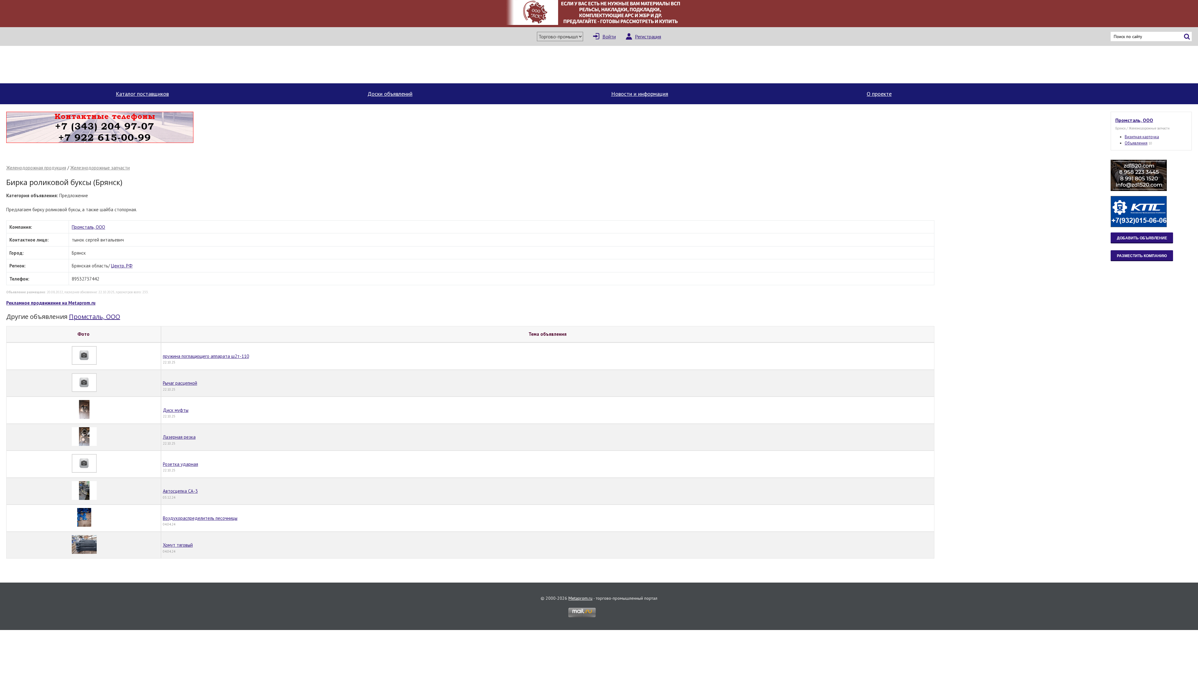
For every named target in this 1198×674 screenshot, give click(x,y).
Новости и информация (639, 93)
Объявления (1136, 143)
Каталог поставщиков (142, 93)
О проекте (879, 93)
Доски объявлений (390, 93)
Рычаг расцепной (180, 383)
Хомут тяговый (178, 545)
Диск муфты (175, 410)
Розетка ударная (180, 464)
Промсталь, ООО (88, 227)
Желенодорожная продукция (36, 168)
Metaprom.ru (580, 598)
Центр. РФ (122, 266)
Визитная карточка (1142, 136)
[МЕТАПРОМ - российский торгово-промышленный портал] (64, 64)
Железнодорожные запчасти (100, 168)
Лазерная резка (179, 437)
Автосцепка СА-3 (180, 491)
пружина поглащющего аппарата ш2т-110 (206, 356)
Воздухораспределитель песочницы (200, 518)
